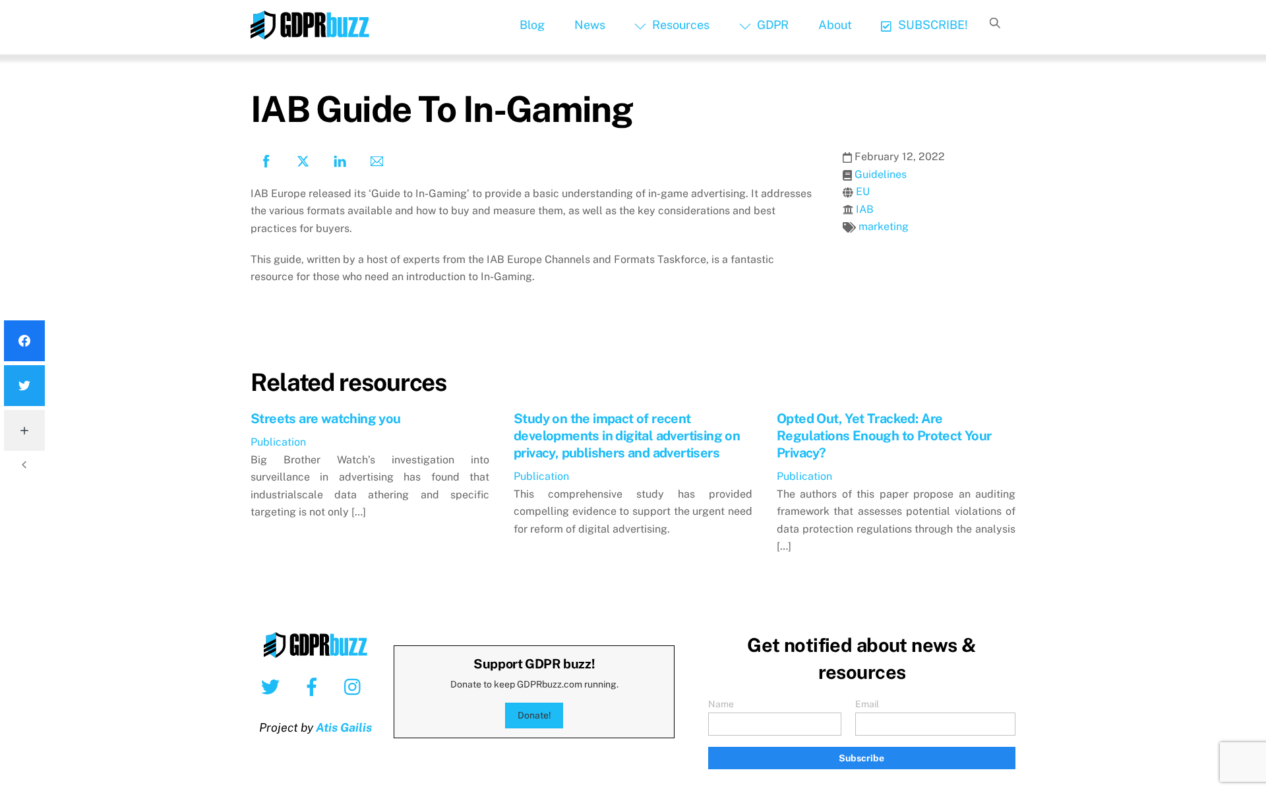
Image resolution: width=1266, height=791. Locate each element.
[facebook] (314, 686)
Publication (278, 442)
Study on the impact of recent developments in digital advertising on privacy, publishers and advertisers (627, 436)
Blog (532, 25)
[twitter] (273, 686)
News (589, 25)
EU (863, 191)
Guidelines (881, 174)
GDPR (771, 25)
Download (291, 316)
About (835, 25)
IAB (865, 209)
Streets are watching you (326, 418)
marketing (884, 226)
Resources (679, 25)
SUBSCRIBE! (931, 25)
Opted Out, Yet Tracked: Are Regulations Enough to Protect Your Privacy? (884, 436)
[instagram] (356, 686)
